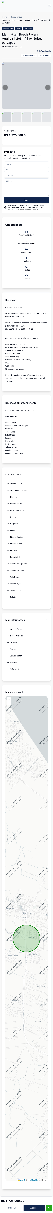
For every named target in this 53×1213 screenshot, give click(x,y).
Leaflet (22, 1180)
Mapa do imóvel (14, 692)
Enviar (26, 200)
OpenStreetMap (32, 1180)
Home (4, 17)
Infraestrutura (13, 474)
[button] (5, 87)
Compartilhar (30, 55)
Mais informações (15, 619)
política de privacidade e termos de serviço (23, 209)
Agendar (34, 1208)
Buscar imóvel (16, 17)
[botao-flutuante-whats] (49, 1208)
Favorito (46, 55)
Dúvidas (12, 1208)
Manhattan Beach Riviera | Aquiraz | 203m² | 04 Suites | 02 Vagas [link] (26, 21)
